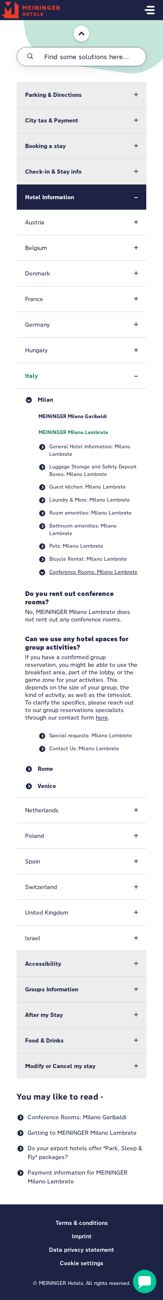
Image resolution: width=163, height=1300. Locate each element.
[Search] (30, 56)
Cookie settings (81, 1263)
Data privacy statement (81, 1249)
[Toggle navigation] (149, 10)
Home (76, 24)
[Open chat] (144, 1281)
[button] (81, 94)
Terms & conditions (82, 1223)
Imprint (82, 1236)
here (102, 717)
